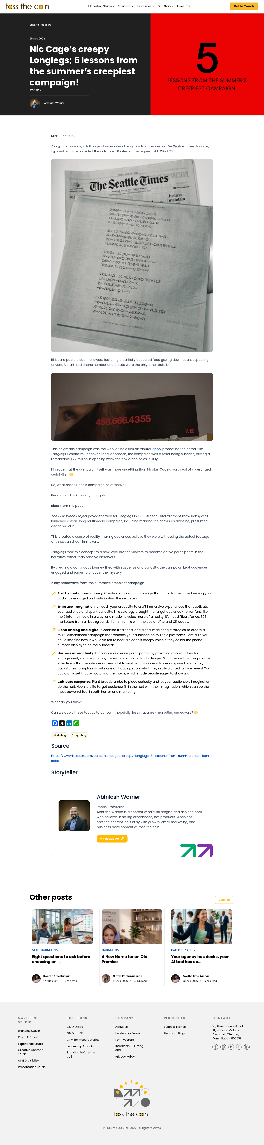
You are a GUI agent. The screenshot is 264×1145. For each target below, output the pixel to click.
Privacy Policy (125, 1057)
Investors (183, 6)
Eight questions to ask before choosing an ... (61, 959)
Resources (144, 6)
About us (121, 1027)
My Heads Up (109, 839)
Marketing (60, 735)
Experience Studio (30, 1044)
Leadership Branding (81, 1046)
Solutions (124, 6)
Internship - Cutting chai (129, 1048)
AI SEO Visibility (28, 1061)
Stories (35, 90)
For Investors (124, 1040)
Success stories (175, 1027)
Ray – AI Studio (28, 1037)
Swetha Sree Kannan (56, 976)
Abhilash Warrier (54, 103)
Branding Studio (29, 1031)
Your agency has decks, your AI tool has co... (200, 959)
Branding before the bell (81, 1054)
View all (224, 900)
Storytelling (79, 735)
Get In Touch (244, 6)
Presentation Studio (32, 1067)
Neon (156, 449)
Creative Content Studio (30, 1052)
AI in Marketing (45, 949)
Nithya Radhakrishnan (127, 976)
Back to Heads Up (40, 24)
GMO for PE (75, 1033)
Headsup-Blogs (175, 1033)
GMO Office (75, 1027)
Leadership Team (127, 1033)
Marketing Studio (100, 6)
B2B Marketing (183, 949)
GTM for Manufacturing (83, 1040)
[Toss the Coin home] (27, 6)
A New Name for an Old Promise (124, 959)
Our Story (164, 6)
